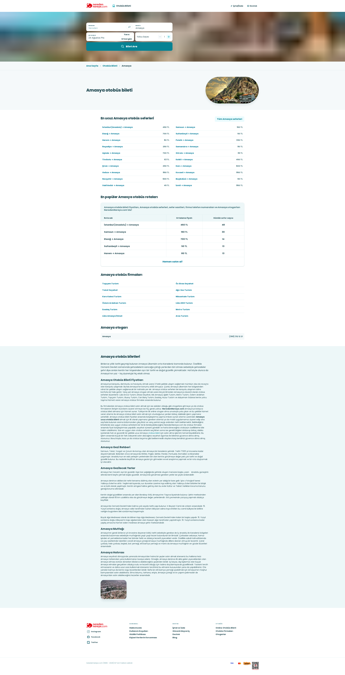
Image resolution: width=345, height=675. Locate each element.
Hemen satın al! (173, 261)
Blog (174, 637)
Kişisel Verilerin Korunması (143, 637)
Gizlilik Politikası (137, 634)
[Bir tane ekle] (169, 37)
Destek (253, 6)
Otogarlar (221, 634)
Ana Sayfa (92, 66)
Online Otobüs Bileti (226, 627)
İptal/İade (238, 6)
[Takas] (129, 27)
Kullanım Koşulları (138, 631)
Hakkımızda (135, 627)
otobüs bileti (154, 433)
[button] (237, 6)
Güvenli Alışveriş (181, 631)
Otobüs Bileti (110, 66)
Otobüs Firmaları (224, 631)
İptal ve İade (178, 627)
